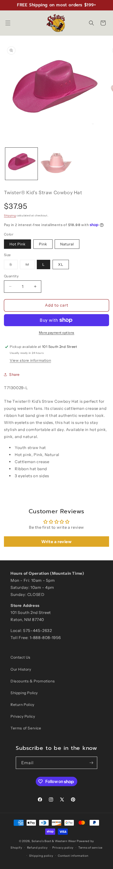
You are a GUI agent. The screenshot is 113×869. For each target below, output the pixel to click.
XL (60, 264)
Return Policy (22, 704)
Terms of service (90, 847)
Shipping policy (41, 856)
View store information (30, 360)
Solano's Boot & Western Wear (54, 841)
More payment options (56, 333)
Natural (67, 244)
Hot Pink (17, 244)
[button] (8, 23)
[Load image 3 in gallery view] (56, 164)
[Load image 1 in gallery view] (21, 164)
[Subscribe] (91, 763)
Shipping (10, 215)
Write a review (56, 541)
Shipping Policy (24, 692)
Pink (43, 244)
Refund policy (37, 847)
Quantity (11, 276)
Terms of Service (26, 728)
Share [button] (14, 374)
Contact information (73, 856)
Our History (21, 669)
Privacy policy (63, 847)
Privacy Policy (23, 716)
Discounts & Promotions (33, 681)
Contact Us (20, 657)
